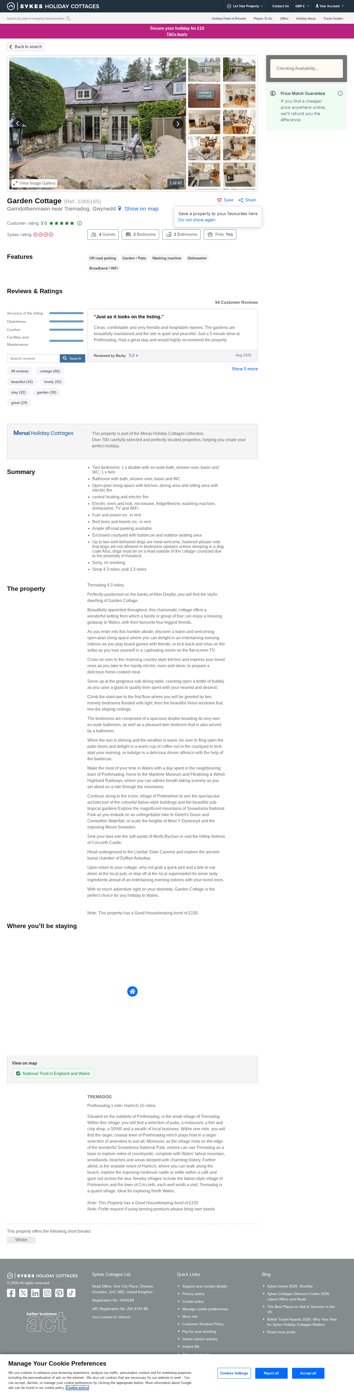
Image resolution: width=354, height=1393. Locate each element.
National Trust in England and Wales (56, 1073)
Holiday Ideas (306, 18)
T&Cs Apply (177, 34)
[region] (177, 1373)
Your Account (329, 6)
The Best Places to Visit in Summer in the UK (301, 1309)
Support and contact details (204, 1286)
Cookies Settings (234, 1373)
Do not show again (196, 219)
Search (75, 358)
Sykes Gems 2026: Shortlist (290, 1286)
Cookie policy (193, 1301)
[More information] (340, 93)
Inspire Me (191, 1346)
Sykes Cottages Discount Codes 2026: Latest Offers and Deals (298, 1296)
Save (228, 200)
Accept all (308, 1373)
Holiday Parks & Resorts (229, 18)
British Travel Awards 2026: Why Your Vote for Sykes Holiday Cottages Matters (302, 1322)
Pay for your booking (199, 1331)
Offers (284, 18)
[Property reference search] (68, 18)
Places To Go (263, 18)
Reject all (271, 1373)
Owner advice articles (199, 1339)
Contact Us (280, 6)
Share (250, 200)
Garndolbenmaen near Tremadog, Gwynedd (83, 209)
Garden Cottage (34, 201)
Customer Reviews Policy (203, 1324)
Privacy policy (193, 1294)
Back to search (28, 46)
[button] (17, 123)
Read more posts (281, 1332)
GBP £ (300, 6)
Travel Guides (333, 18)
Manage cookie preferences (205, 1309)
